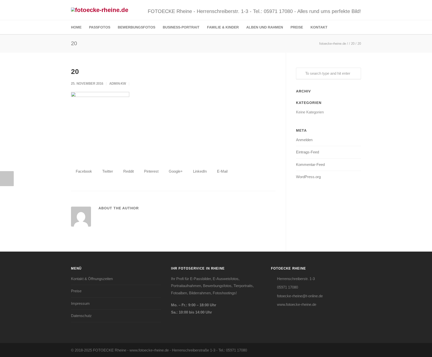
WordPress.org (308, 177)
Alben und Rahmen (264, 27)
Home (76, 27)
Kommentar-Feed (310, 164)
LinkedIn (199, 171)
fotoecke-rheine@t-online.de (300, 296)
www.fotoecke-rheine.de (296, 304)
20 (75, 71)
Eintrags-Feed (307, 152)
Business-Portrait (181, 27)
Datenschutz (81, 316)
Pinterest (150, 171)
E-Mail (222, 171)
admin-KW (117, 83)
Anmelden (304, 140)
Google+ (175, 171)
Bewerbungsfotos (136, 27)
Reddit (128, 171)
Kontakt (319, 27)
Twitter (107, 171)
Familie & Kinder (223, 27)
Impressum (80, 303)
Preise (296, 27)
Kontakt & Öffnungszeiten (92, 279)
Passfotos (99, 27)
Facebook (83, 171)
